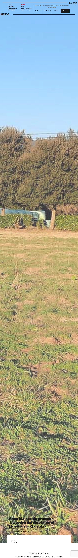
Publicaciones (25, 10)
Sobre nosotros (26, 8)
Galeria (73, 3)
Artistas (11, 6)
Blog (22, 6)
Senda (5, 15)
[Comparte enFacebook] (12, 543)
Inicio (10, 5)
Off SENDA (11, 10)
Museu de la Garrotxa (54, 557)
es (57, 11)
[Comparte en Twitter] (15, 543)
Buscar (39, 11)
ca (55, 11)
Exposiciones (12, 8)
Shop (23, 5)
